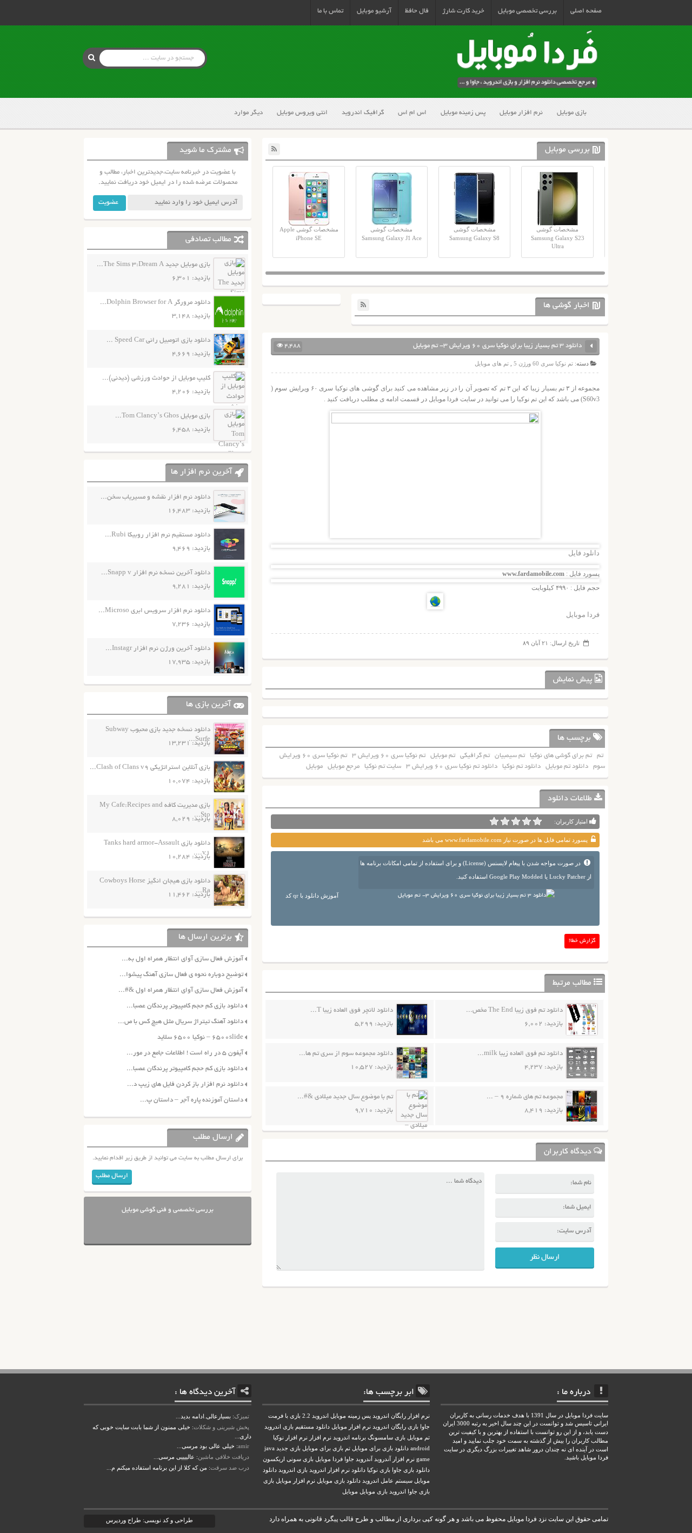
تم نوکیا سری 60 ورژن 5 (543, 363)
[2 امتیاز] (526, 821)
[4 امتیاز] (505, 821)
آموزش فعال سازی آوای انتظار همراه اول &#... (180, 990)
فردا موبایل (583, 614)
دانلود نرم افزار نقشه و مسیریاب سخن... (155, 497)
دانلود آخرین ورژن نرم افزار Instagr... (157, 648)
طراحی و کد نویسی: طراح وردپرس (149, 1520)
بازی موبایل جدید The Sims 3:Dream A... (153, 264)
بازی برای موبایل (322, 1448)
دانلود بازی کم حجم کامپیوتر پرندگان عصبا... (185, 1006)
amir (243, 1446)
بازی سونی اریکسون (288, 1459)
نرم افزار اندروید (329, 1470)
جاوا (349, 1459)
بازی (268, 1481)
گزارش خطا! (582, 941)
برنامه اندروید (349, 1438)
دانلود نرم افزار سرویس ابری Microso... (154, 610)
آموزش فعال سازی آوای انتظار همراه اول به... (182, 959)
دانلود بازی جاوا (411, 1470)
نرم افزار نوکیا (290, 1438)
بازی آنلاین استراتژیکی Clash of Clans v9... (150, 767)
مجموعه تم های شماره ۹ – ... (525, 1096)
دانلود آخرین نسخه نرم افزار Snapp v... (155, 572)
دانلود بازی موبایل (339, 1481)
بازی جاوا (419, 1492)
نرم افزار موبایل (521, 112)
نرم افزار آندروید (394, 1459)
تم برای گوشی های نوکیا (561, 755)
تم (600, 755)
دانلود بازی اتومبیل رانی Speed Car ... (158, 340)
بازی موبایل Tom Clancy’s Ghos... (162, 416)
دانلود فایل (584, 553)
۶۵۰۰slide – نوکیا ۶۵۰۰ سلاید (200, 1037)
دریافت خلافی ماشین (223, 1457)
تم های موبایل (492, 363)
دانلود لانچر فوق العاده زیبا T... (351, 1010)
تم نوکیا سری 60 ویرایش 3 (388, 755)
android (420, 1448)
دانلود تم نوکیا (521, 766)
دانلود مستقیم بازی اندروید (297, 1427)
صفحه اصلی (586, 11)
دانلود (358, 1470)
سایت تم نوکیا (382, 766)
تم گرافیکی (475, 755)
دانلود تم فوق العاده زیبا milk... (520, 1053)
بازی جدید (288, 1448)
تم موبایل (442, 755)
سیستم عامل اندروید (387, 1481)
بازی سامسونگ (386, 1438)
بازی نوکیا (378, 1470)
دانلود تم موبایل (566, 766)
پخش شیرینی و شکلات (221, 1427)
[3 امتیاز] (515, 821)
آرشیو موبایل (374, 11)
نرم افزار (320, 1438)
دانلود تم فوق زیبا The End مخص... (514, 1010)
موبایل (314, 766)
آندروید (364, 1459)
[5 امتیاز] (494, 821)
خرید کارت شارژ (463, 11)
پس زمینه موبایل (463, 112)
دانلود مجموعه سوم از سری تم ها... (346, 1053)
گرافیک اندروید (363, 112)
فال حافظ (417, 11)
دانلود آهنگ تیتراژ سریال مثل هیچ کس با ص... (180, 1021)
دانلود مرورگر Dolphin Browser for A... (155, 302)
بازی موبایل (572, 112)
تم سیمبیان (510, 755)
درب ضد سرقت (229, 1467)
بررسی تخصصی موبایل (527, 11)
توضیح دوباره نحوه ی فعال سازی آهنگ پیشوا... (181, 974)
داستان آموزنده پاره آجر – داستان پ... (191, 1100)
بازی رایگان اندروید (395, 1427)
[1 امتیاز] (537, 821)
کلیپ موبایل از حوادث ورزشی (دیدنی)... (156, 378)
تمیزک (241, 1416)
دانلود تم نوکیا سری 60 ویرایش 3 (451, 766)
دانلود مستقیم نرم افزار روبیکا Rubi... (157, 535)
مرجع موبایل (344, 766)
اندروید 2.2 (315, 1416)
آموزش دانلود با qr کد (311, 895)
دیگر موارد (248, 112)
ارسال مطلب (112, 1175)
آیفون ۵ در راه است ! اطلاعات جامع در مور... (185, 1053)
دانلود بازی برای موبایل (380, 1448)
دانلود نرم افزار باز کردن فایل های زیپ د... (185, 1084)
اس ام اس (412, 112)
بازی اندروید (293, 1470)
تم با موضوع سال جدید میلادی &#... (345, 1096)
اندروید (397, 1492)
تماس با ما (330, 11)
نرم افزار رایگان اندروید (401, 1416)
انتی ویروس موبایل (302, 112)
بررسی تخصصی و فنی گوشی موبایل (168, 1209)
